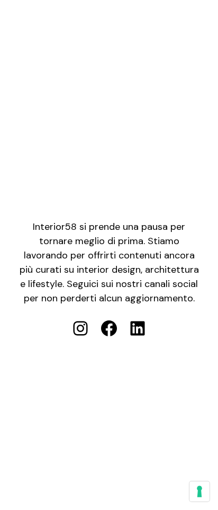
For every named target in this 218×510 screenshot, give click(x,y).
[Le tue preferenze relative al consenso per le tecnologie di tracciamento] (199, 491)
